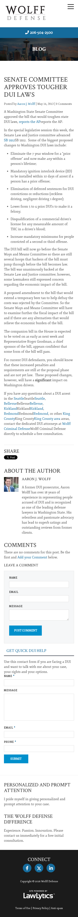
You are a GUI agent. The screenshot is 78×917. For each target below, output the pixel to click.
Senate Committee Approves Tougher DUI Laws (36, 87)
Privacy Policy (41, 908)
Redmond (11, 414)
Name (13, 577)
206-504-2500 (41, 32)
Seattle (19, 399)
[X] (39, 868)
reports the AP (30, 122)
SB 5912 (9, 140)
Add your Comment (32, 557)
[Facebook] (27, 868)
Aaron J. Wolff (26, 104)
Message (16, 606)
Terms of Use (22, 908)
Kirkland (10, 409)
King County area (47, 419)
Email (13, 592)
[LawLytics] (39, 895)
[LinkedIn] (50, 868)
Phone (10, 742)
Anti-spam (57, 908)
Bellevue (10, 404)
